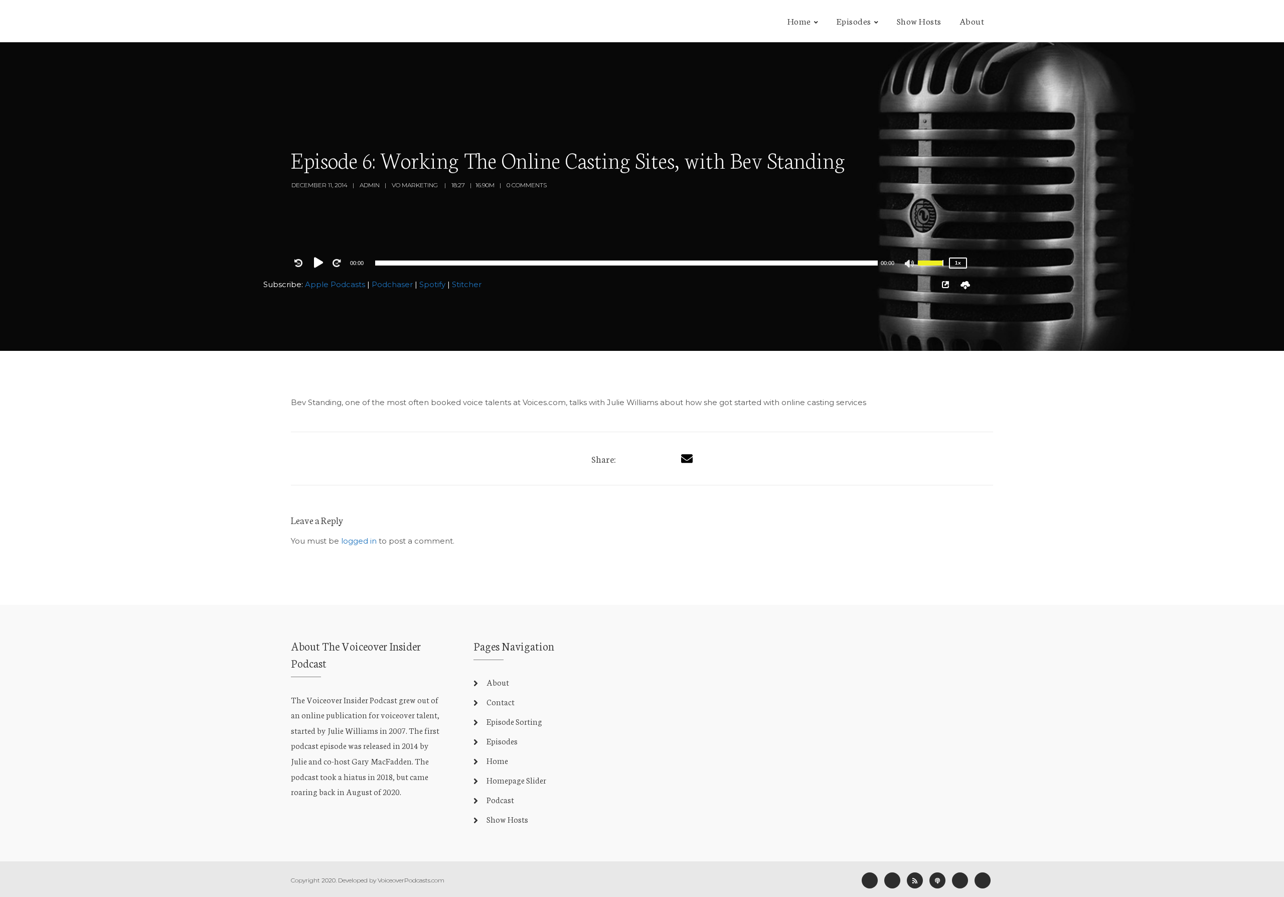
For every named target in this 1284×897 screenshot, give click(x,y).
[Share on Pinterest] (667, 458)
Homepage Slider (516, 780)
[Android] (960, 880)
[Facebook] (870, 880)
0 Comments (527, 185)
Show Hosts (919, 21)
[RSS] (915, 880)
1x (958, 263)
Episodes (854, 21)
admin (370, 185)
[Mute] (910, 265)
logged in (359, 541)
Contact (501, 701)
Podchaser (392, 284)
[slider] (932, 270)
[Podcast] (937, 880)
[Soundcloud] (983, 880)
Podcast (500, 799)
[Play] (320, 262)
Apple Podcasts (335, 284)
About (972, 21)
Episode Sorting (514, 721)
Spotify (432, 284)
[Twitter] (648, 458)
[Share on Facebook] (629, 458)
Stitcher (467, 284)
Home (799, 21)
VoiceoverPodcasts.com (411, 880)
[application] (626, 263)
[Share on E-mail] (687, 458)
